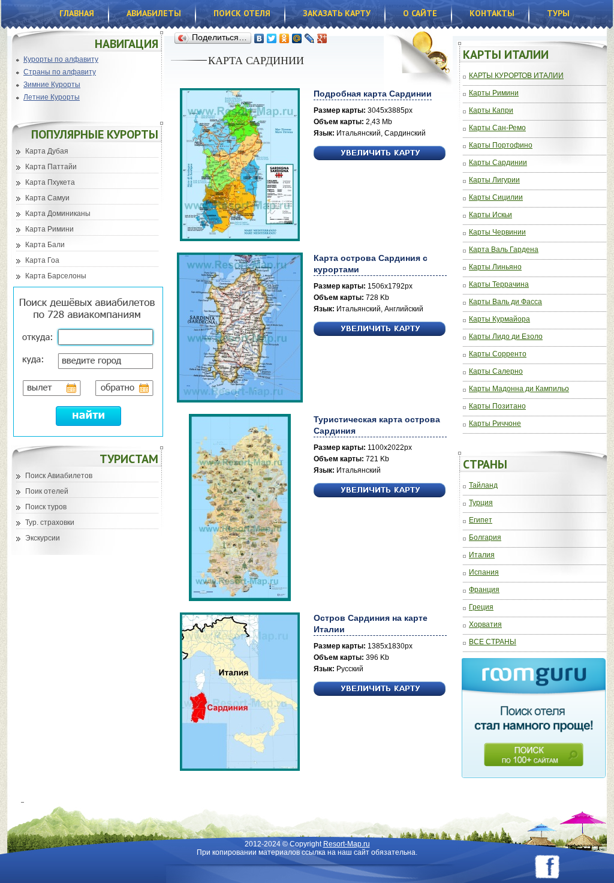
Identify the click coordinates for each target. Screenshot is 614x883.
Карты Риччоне (495, 424)
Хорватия (485, 625)
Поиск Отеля (241, 13)
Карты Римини (494, 93)
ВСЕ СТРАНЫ (492, 642)
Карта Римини (49, 229)
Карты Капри (491, 111)
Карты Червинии (497, 232)
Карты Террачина (499, 285)
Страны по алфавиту (59, 72)
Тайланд (483, 485)
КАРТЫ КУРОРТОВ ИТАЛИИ (516, 76)
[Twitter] (272, 38)
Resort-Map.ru (346, 844)
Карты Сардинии (498, 163)
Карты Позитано (497, 406)
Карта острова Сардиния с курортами (371, 263)
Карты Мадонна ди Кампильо (519, 389)
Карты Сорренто (497, 354)
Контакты (491, 13)
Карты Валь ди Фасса (505, 302)
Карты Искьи (490, 215)
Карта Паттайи (51, 167)
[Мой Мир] (297, 38)
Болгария (485, 538)
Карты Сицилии (496, 198)
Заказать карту (337, 13)
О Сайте (420, 13)
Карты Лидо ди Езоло (506, 337)
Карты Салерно (496, 372)
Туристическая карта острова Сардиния (377, 425)
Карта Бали (45, 245)
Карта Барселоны (55, 276)
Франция (484, 590)
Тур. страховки (49, 522)
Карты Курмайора (499, 319)
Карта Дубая (46, 151)
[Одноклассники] (284, 38)
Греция (481, 607)
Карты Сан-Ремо (497, 128)
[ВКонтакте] (259, 38)
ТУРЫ (558, 13)
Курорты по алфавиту (60, 59)
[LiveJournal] (309, 38)
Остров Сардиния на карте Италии (371, 623)
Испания (484, 572)
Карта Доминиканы (58, 213)
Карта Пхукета (50, 182)
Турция (481, 503)
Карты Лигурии (494, 180)
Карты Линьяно (495, 267)
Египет (480, 520)
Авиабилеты (154, 13)
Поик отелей (46, 491)
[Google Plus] (322, 38)
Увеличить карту (379, 153)
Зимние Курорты (51, 84)
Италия (482, 555)
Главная (76, 13)
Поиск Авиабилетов (58, 475)
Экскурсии (42, 538)
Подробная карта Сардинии (373, 93)
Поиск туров (46, 507)
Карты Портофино (500, 145)
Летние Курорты (51, 97)
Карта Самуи (47, 198)
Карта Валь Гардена (503, 250)
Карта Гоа (42, 260)
